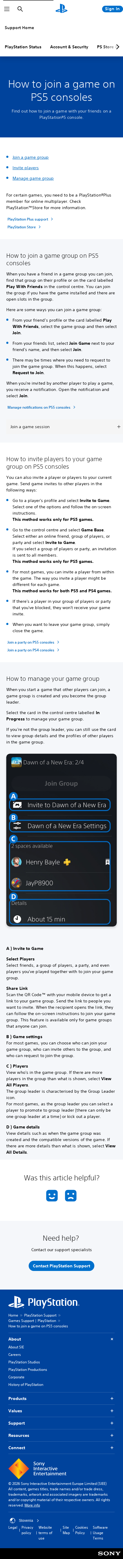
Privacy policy (27, 1530)
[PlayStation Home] (61, 9)
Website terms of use (45, 1533)
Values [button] (15, 1410)
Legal (12, 1527)
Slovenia (26, 1520)
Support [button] (16, 1423)
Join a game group (31, 157)
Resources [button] (18, 1435)
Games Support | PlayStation (32, 1320)
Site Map (66, 1530)
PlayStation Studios (24, 1362)
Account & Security (69, 47)
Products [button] (17, 1398)
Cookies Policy (81, 1530)
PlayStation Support (40, 1315)
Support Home (19, 27)
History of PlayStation (25, 1384)
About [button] (14, 1339)
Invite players (26, 167)
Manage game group (33, 178)
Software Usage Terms (100, 1533)
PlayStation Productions (27, 1369)
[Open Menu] (6, 9)
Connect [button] (16, 1447)
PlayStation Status (23, 47)
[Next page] (116, 46)
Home (13, 1315)
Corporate (16, 1377)
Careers (14, 1354)
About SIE (16, 1347)
